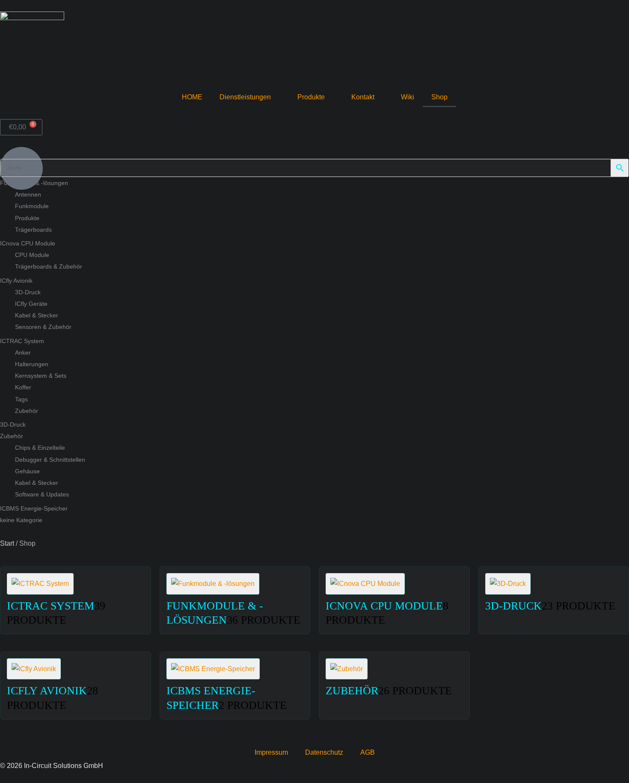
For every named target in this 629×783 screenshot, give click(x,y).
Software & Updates (42, 494)
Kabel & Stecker (36, 315)
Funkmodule (32, 206)
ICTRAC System (22, 341)
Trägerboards (33, 229)
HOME (192, 97)
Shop (439, 97)
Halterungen (31, 364)
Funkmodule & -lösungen (34, 182)
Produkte (311, 97)
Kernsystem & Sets (40, 375)
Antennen (28, 194)
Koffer (23, 387)
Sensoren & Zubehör (43, 326)
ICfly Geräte (31, 303)
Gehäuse (27, 471)
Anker (23, 352)
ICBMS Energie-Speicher (34, 508)
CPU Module (32, 254)
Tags (21, 399)
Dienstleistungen (245, 97)
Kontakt (362, 97)
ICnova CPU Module (27, 243)
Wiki (407, 97)
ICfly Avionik (16, 280)
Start (7, 543)
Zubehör (26, 410)
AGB (367, 752)
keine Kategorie (21, 520)
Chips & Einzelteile (40, 447)
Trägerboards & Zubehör (48, 266)
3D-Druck (28, 292)
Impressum (271, 752)
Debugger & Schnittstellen (50, 459)
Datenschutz (324, 752)
